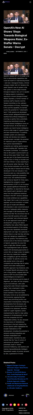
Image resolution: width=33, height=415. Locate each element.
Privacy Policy (23, 410)
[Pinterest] (26, 404)
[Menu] (30, 2)
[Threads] (22, 404)
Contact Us (22, 408)
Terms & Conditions (24, 413)
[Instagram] (11, 404)
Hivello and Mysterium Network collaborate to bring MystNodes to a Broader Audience (17, 386)
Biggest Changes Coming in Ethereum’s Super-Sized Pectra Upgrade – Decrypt (17, 368)
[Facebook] (3, 404)
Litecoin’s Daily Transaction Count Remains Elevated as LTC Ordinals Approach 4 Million (17, 379)
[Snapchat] (14, 404)
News (5, 53)
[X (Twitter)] (7, 404)
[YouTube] (18, 404)
